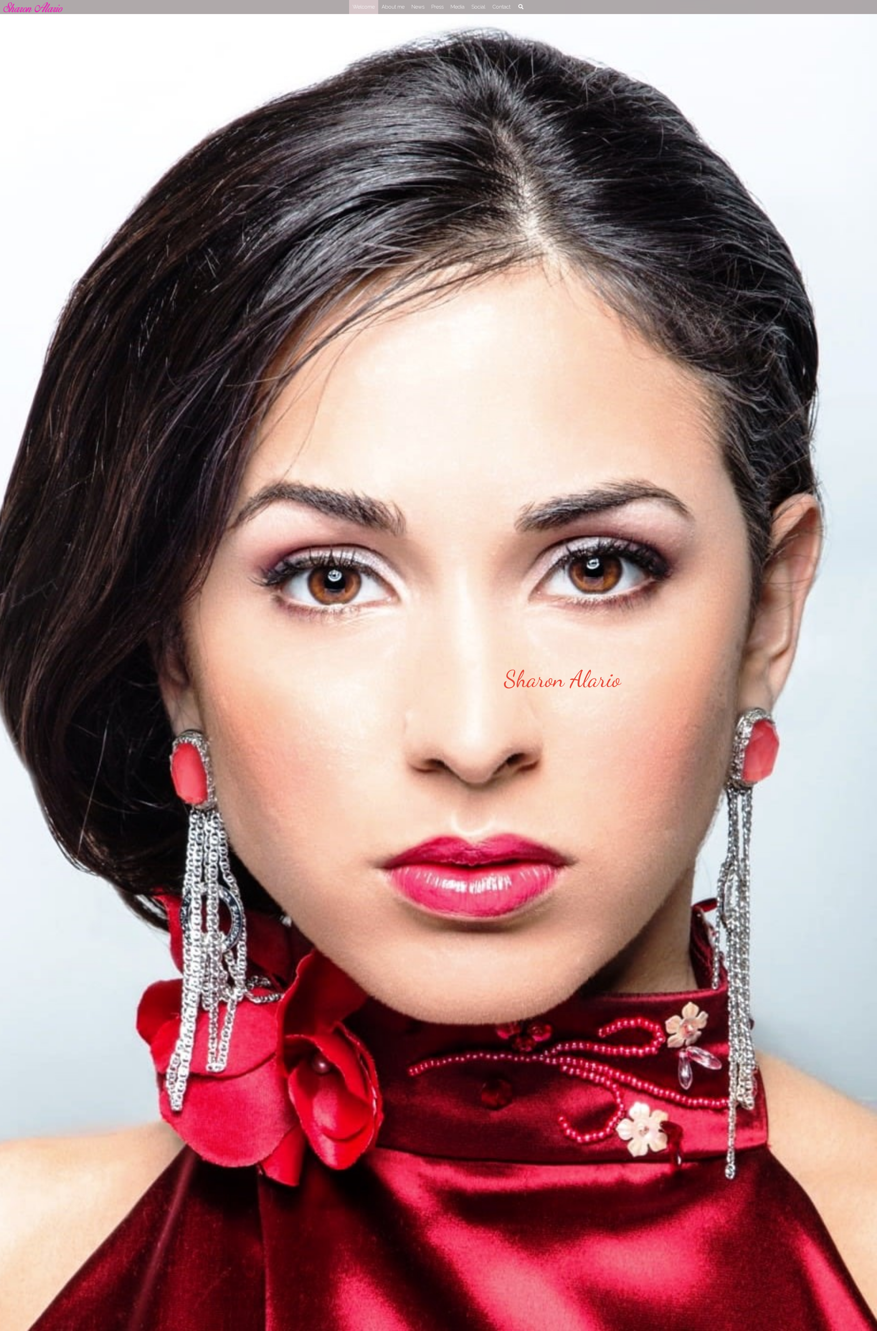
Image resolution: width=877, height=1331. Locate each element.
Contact (501, 7)
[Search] (521, 7)
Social (478, 7)
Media (457, 7)
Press (437, 7)
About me (393, 7)
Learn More (39, 1287)
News (417, 7)
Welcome (364, 7)
